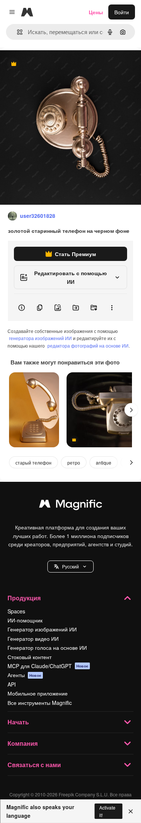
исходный (50, 64)
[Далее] (131, 409)
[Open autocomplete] (16, 32)
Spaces (16, 611)
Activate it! (107, 811)
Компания (23, 743)
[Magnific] (70, 505)
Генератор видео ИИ (33, 638)
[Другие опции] (111, 307)
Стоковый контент (30, 657)
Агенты (24, 675)
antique (103, 462)
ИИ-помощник (25, 620)
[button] (70, 567)
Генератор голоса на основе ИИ (47, 647)
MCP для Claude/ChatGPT (48, 666)
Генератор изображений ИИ (42, 629)
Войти (121, 12)
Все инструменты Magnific (40, 702)
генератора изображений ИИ (40, 338)
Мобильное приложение (38, 693)
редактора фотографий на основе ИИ (88, 345)
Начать (18, 722)
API (12, 684)
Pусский (70, 566)
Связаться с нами (34, 764)
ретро (73, 462)
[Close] (131, 811)
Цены (96, 12)
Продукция (24, 598)
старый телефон (33, 462)
